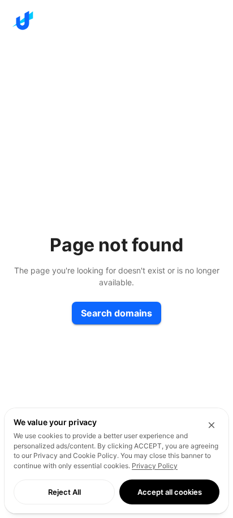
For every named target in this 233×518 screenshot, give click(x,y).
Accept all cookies (169, 491)
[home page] (116, 20)
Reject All (64, 491)
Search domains (116, 313)
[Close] (211, 425)
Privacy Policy (155, 465)
